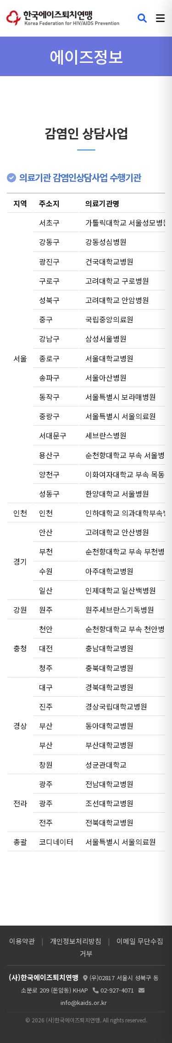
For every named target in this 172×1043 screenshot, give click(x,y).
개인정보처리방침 (75, 941)
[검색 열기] (142, 18)
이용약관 (22, 941)
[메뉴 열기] (160, 18)
